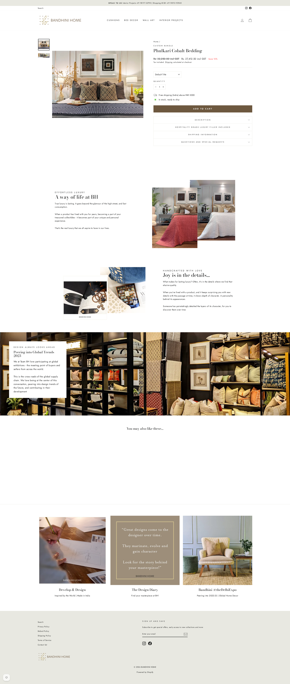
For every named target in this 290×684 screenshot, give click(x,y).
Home (155, 41)
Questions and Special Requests (202, 142)
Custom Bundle (163, 46)
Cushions (113, 20)
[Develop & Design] (72, 550)
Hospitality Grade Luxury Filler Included (202, 127)
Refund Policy (43, 631)
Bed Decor (131, 20)
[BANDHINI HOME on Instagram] (144, 643)
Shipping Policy (44, 635)
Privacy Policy (43, 626)
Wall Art (149, 20)
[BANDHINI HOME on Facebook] (150, 643)
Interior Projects (171, 20)
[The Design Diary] (145, 550)
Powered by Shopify (145, 672)
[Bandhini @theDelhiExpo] (217, 550)
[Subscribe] (186, 634)
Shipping (168, 62)
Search (40, 8)
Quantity (159, 81)
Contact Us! (42, 644)
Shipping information (203, 134)
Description (203, 120)
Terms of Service (44, 640)
